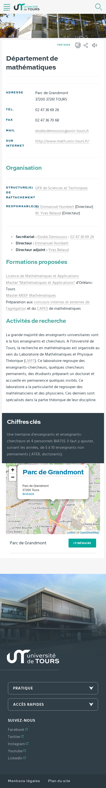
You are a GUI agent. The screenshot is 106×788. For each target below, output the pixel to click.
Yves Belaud (58, 250)
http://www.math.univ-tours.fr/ (62, 141)
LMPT (30, 361)
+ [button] (12, 470)
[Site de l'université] (29, 660)
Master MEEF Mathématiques (31, 295)
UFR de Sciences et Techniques (61, 188)
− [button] (12, 477)
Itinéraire (28, 494)
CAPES (42, 308)
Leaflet (71, 532)
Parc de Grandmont (53, 472)
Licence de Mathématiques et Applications (42, 276)
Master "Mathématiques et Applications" (40, 283)
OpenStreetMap (89, 532)
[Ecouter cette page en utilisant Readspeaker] (95, 47)
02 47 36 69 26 (82, 237)
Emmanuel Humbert (52, 243)
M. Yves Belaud (48, 213)
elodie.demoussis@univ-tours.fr (62, 131)
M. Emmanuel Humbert (54, 207)
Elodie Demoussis (52, 237)
